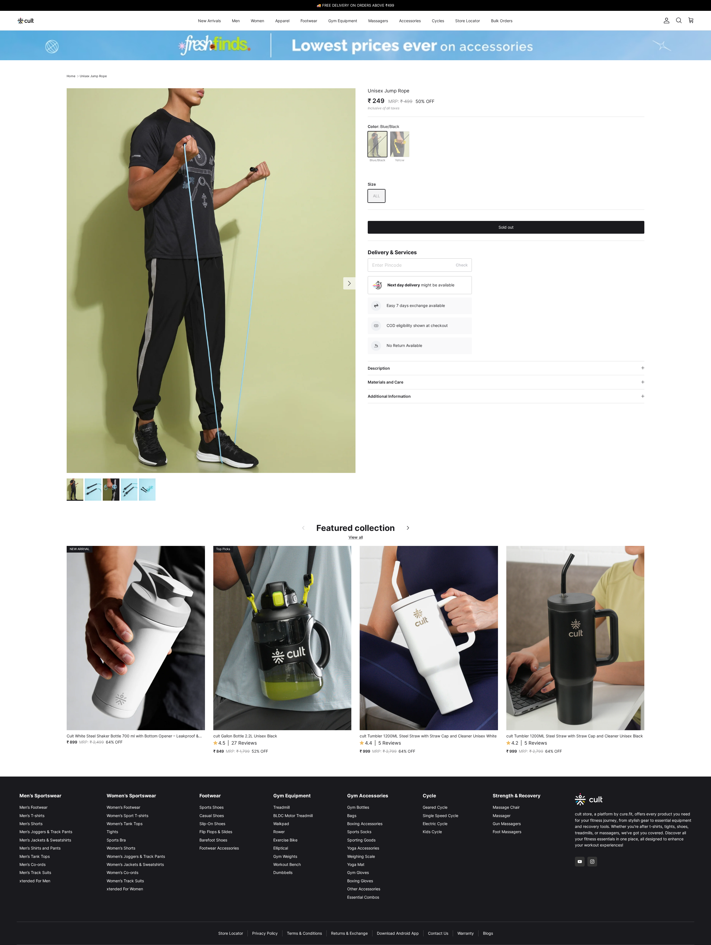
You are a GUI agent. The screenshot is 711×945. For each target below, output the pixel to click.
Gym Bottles (358, 807)
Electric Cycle (435, 823)
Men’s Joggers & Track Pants (45, 831)
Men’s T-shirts (31, 815)
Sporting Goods (361, 840)
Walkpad (281, 823)
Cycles (438, 20)
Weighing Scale (361, 856)
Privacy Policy (265, 933)
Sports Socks (359, 831)
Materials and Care (385, 382)
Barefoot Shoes (213, 840)
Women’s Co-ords (122, 872)
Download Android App (398, 933)
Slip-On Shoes (212, 823)
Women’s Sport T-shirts (127, 815)
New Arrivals (209, 20)
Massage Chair (506, 807)
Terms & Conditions (304, 933)
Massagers (378, 20)
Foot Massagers (507, 831)
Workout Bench (287, 864)
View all (356, 537)
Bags (351, 815)
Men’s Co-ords (32, 864)
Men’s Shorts (30, 823)
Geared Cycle (435, 807)
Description (379, 368)
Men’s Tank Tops (34, 856)
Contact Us (438, 933)
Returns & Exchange (349, 933)
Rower (279, 831)
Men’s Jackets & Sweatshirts (45, 840)
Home (71, 76)
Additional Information (389, 396)
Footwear (309, 20)
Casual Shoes (211, 815)
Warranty (465, 933)
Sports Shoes (211, 807)
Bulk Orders (501, 20)
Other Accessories (363, 888)
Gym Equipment (342, 20)
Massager (501, 815)
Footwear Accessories (219, 848)
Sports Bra (116, 840)
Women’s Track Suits (125, 880)
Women (257, 20)
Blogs (488, 933)
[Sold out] (377, 144)
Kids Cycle (432, 831)
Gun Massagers (507, 823)
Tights (112, 831)
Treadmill (281, 807)
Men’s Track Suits (35, 872)
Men (236, 20)
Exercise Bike (285, 840)
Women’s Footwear (123, 807)
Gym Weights (285, 856)
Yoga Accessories (363, 848)
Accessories (410, 20)
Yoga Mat (355, 864)
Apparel (282, 20)
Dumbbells (282, 872)
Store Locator (467, 20)
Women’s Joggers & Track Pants (136, 856)
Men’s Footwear (33, 807)
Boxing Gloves (360, 880)
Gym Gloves (358, 872)
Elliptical (280, 848)
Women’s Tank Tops (124, 823)
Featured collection (355, 528)
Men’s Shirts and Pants (40, 848)
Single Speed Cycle (440, 815)
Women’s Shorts (121, 848)
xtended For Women (125, 888)
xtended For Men (34, 880)
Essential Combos (363, 897)
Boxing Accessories (364, 823)
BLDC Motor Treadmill (293, 815)
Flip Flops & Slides (215, 831)
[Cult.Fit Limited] (26, 20)
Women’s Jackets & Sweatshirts (135, 864)
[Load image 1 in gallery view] (211, 280)
